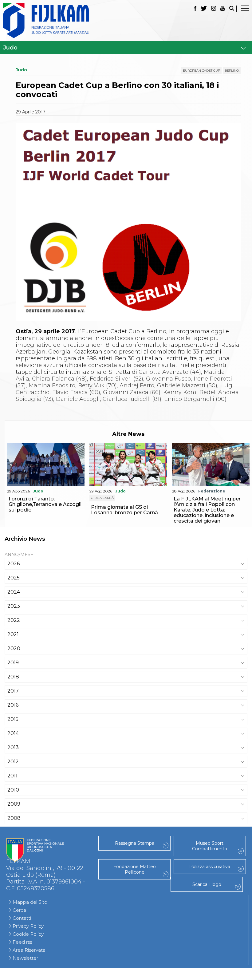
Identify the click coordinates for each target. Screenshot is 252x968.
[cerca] (232, 9)
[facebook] (195, 9)
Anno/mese (19, 554)
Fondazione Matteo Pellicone (134, 869)
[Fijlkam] (126, 20)
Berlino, (232, 71)
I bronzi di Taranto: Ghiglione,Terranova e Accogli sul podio (45, 504)
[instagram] (213, 9)
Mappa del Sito (30, 902)
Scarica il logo (206, 884)
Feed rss (22, 942)
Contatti (22, 918)
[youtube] (222, 9)
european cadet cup (201, 71)
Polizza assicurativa (209, 866)
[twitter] (204, 9)
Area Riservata (29, 950)
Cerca (19, 910)
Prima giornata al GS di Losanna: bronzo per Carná (124, 510)
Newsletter (25, 958)
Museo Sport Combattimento (209, 845)
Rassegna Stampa (134, 843)
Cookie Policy (28, 934)
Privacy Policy (28, 926)
